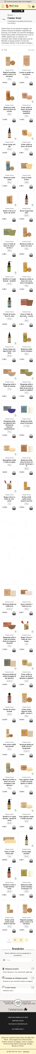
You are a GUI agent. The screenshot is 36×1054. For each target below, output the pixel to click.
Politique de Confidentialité (18, 1024)
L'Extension (26, 1052)
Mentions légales (18, 1021)
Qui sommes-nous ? (18, 1029)
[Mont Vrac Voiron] (12, 6)
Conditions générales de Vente (18, 1017)
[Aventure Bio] (18, 1002)
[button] (2, 6)
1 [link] (9, 940)
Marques (10, 15)
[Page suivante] (26, 940)
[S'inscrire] (31, 960)
